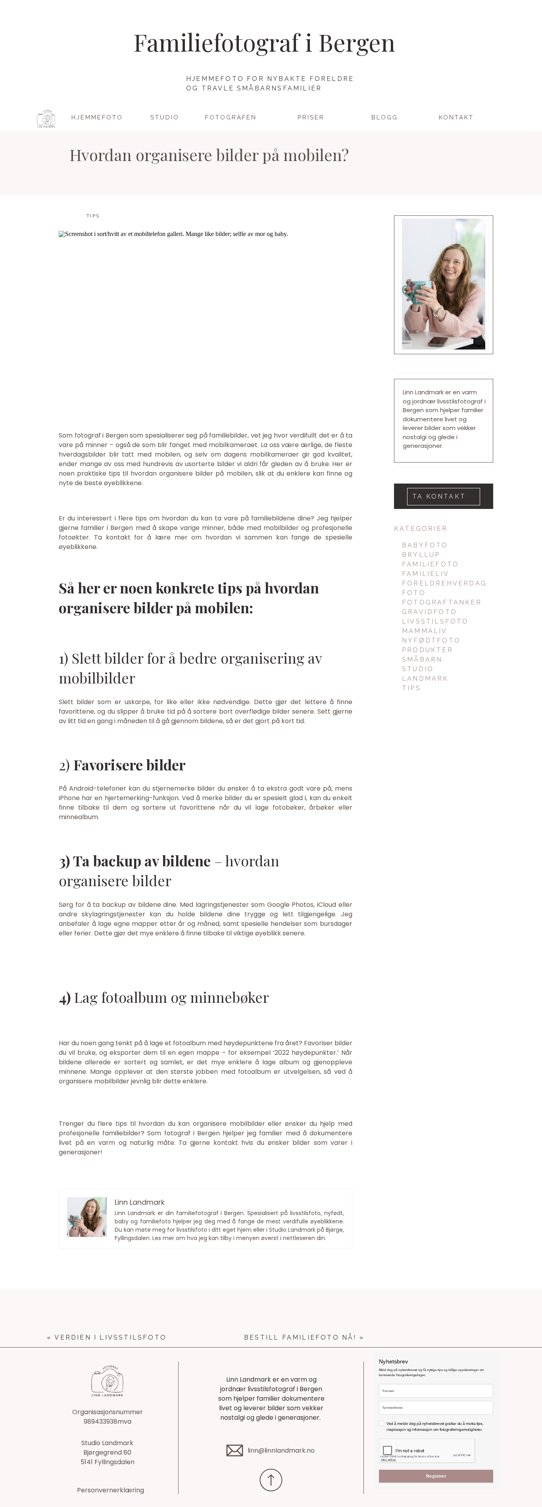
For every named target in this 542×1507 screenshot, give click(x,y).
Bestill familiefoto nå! (300, 1337)
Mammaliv (425, 631)
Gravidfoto (429, 612)
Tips (93, 216)
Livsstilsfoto (435, 621)
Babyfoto (425, 545)
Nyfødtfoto (431, 640)
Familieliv (425, 574)
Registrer (436, 1476)
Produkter (427, 650)
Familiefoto (430, 564)
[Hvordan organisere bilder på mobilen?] (205, 322)
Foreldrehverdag (444, 583)
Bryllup (421, 555)
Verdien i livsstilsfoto (110, 1337)
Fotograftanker (442, 602)
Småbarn (422, 659)
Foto (414, 593)
